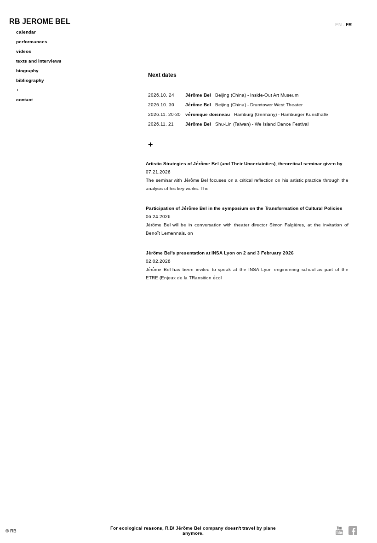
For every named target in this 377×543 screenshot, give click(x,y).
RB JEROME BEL (39, 21)
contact (24, 99)
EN (338, 24)
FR (349, 24)
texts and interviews (39, 61)
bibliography (30, 80)
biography (27, 70)
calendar (26, 32)
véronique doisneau (207, 114)
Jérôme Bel (198, 95)
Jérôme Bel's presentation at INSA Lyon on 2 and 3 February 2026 (220, 252)
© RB (11, 530)
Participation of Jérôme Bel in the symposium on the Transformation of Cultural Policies (244, 208)
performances (31, 41)
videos (23, 51)
